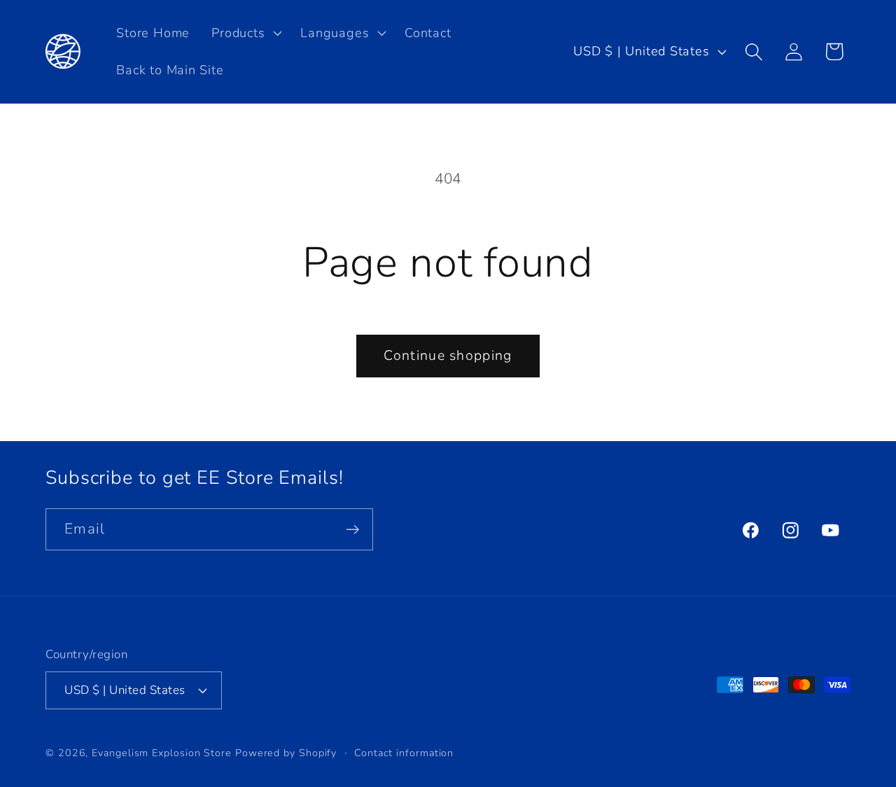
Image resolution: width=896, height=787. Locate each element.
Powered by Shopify (286, 753)
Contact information (404, 753)
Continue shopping (448, 355)
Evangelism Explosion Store (162, 753)
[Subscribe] (352, 529)
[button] (245, 33)
